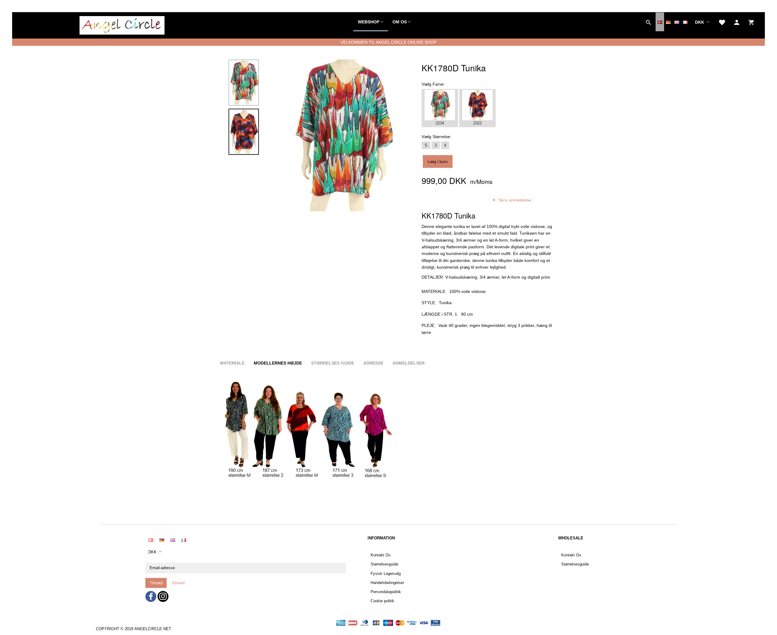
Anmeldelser (408, 363)
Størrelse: (436, 136)
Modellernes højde (278, 363)
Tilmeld (156, 583)
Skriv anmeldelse (514, 200)
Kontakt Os (381, 555)
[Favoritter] (722, 21)
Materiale (232, 363)
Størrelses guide (332, 363)
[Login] (737, 21)
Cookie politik (382, 601)
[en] (677, 21)
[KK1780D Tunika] (342, 135)
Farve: (433, 84)
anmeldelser (468, 200)
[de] (668, 21)
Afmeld (178, 583)
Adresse (373, 363)
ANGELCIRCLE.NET (152, 629)
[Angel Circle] (122, 24)
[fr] (685, 21)
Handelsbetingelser (387, 583)
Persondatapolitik (386, 592)
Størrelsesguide (384, 564)
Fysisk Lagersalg (386, 574)
